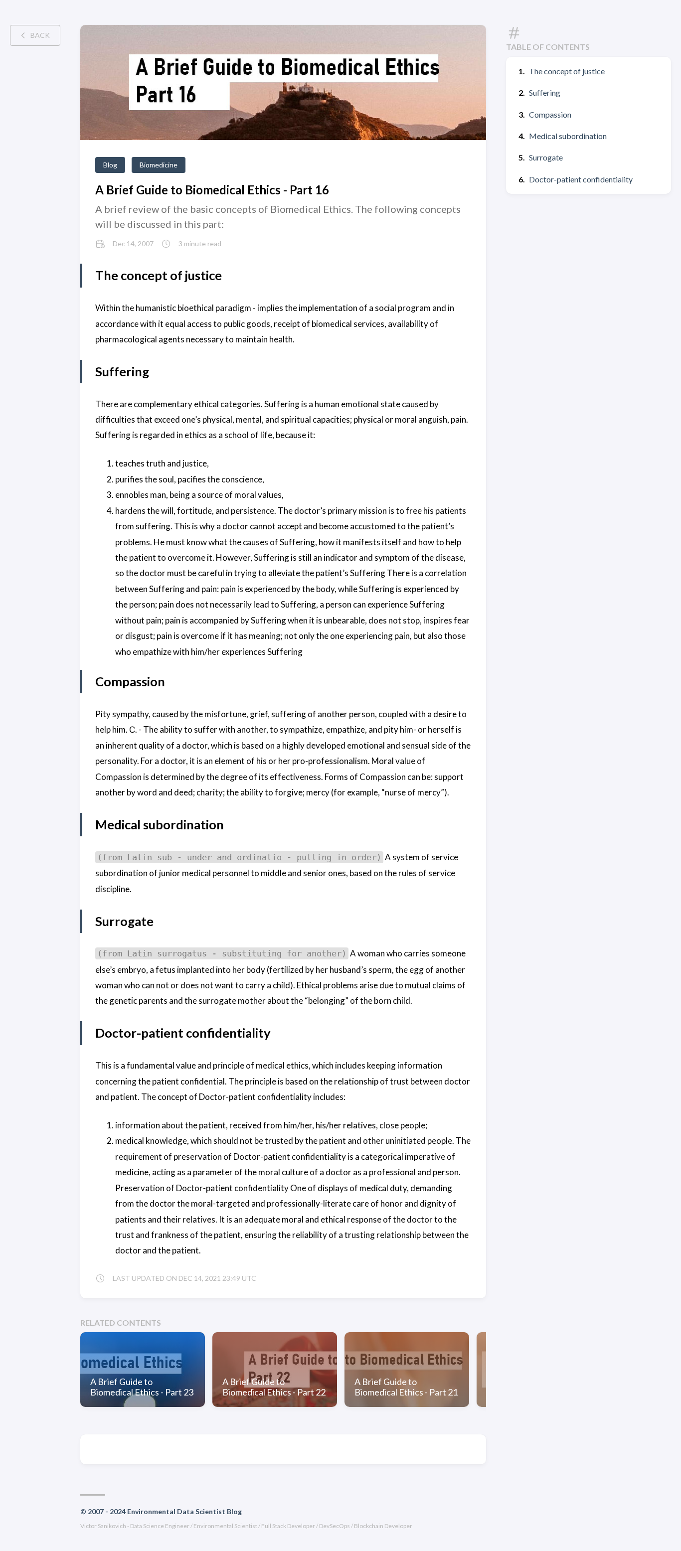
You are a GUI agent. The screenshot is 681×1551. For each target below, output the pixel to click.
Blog (110, 164)
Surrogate (546, 157)
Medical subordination (568, 136)
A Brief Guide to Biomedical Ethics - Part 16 (212, 189)
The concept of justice (567, 71)
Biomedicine (158, 164)
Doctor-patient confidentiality (581, 179)
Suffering (544, 92)
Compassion (550, 114)
